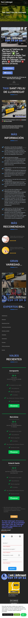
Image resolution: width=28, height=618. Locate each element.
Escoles (3, 350)
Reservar (15, 406)
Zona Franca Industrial (6, 327)
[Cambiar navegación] (25, 3)
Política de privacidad (7, 614)
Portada (7, 15)
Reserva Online (8, 121)
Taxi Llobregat (6, 2)
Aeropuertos (4, 338)
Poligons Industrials (6, 346)
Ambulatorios (4, 315)
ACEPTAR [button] (17, 614)
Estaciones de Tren (5, 323)
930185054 (23, 119)
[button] (8, 68)
